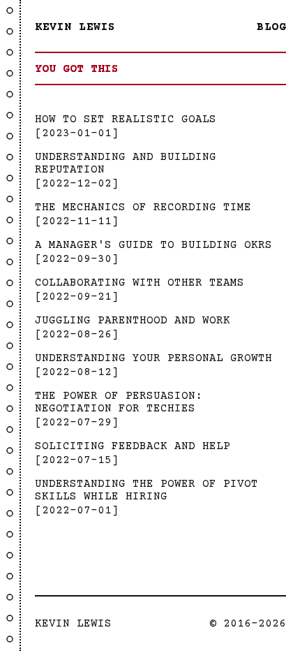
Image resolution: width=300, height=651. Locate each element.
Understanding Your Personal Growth (153, 358)
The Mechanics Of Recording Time (143, 207)
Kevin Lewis (75, 27)
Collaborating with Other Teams (139, 283)
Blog (271, 27)
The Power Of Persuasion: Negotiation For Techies (118, 402)
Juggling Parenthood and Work (132, 320)
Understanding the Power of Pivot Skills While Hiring (146, 490)
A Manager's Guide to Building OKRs (153, 245)
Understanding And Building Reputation (125, 163)
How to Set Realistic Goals (125, 119)
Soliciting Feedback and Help (132, 446)
